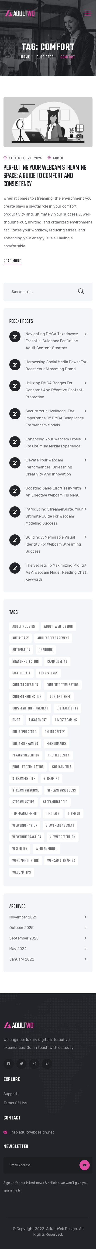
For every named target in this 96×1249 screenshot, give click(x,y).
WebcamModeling (25, 861)
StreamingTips (23, 802)
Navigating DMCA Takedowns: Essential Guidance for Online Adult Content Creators (52, 341)
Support (10, 1094)
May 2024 (18, 949)
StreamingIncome (25, 791)
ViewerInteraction (26, 837)
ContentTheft (60, 697)
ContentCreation (25, 685)
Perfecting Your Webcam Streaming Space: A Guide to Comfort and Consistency (44, 176)
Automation (21, 650)
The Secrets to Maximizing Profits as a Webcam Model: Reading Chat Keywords (56, 572)
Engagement (38, 720)
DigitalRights (67, 708)
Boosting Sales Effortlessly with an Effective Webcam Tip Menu (53, 491)
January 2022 (21, 959)
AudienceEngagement (53, 638)
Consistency (48, 673)
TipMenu (74, 814)
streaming (51, 779)
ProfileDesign (59, 755)
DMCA (16, 720)
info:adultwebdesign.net (32, 1132)
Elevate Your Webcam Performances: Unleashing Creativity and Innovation (49, 467)
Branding (46, 650)
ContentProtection (26, 697)
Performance (57, 744)
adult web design (58, 627)
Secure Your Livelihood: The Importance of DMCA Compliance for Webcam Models (55, 418)
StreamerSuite (23, 779)
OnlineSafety (55, 732)
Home (25, 57)
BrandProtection (25, 662)
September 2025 (23, 938)
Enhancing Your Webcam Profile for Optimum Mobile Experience (53, 442)
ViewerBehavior (24, 826)
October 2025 (21, 927)
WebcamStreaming (61, 861)
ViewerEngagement (60, 826)
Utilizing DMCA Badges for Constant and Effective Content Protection (54, 390)
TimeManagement (25, 814)
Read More (12, 261)
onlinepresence (24, 732)
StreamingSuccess (61, 791)
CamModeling (57, 662)
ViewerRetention (62, 837)
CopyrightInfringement (30, 708)
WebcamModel (46, 849)
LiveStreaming (66, 720)
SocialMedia (61, 767)
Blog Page (45, 57)
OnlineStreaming (25, 744)
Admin (58, 158)
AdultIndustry (24, 627)
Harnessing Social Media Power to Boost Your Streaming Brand (55, 365)
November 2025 (23, 917)
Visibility (19, 849)
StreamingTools (55, 802)
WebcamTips (21, 873)
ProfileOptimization (28, 767)
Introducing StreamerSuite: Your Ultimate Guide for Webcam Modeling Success (54, 516)
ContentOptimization (63, 685)
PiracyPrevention (25, 755)
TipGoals (53, 814)
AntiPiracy (20, 638)
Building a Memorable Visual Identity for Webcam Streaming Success (53, 544)
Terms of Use (15, 1103)
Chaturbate (21, 673)
